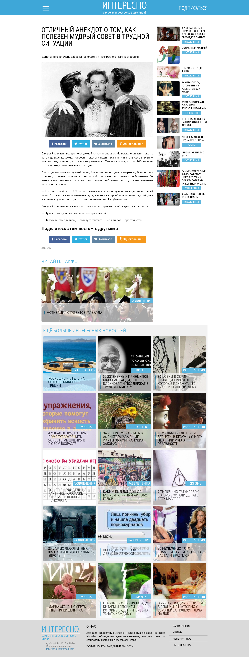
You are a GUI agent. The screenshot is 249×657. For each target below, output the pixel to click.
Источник (46, 247)
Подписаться (193, 8)
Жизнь (177, 632)
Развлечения (181, 626)
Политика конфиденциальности (109, 646)
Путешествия (182, 644)
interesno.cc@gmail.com (60, 648)
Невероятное (182, 638)
